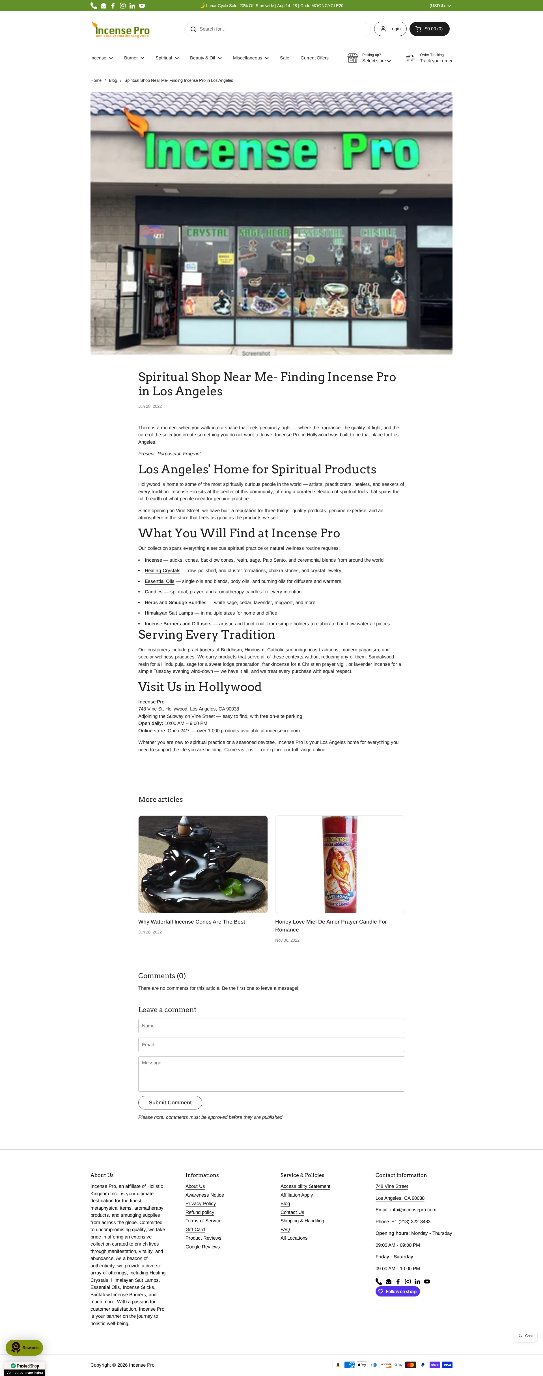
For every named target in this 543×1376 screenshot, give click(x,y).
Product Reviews (203, 1238)
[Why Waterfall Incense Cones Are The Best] (203, 864)
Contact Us (292, 1212)
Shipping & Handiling (302, 1220)
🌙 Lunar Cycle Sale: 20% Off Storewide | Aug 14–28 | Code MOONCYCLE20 (271, 5)
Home (96, 80)
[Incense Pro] (120, 29)
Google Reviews (203, 1247)
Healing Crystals (162, 570)
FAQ (285, 1229)
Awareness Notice (205, 1195)
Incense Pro (141, 1365)
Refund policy (200, 1212)
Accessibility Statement (305, 1186)
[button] (430, 29)
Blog (113, 80)
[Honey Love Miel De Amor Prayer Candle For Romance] (340, 864)
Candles (154, 591)
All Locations (294, 1238)
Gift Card (195, 1229)
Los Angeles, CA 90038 (400, 1198)
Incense (153, 560)
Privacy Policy (201, 1203)
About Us (195, 1186)
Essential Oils (159, 581)
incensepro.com (283, 730)
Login (395, 28)
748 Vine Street (392, 1186)
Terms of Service (203, 1220)
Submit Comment (170, 1102)
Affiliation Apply (297, 1195)
